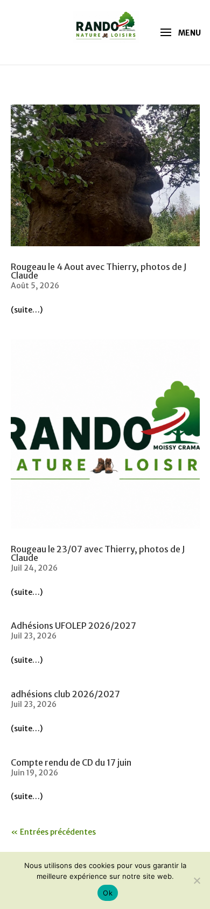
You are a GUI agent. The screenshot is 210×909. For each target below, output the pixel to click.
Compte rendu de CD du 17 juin (71, 762)
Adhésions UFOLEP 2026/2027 (73, 625)
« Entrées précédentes (53, 832)
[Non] (196, 880)
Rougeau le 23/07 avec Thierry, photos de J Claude (98, 553)
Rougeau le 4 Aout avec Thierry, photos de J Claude (99, 271)
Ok (108, 893)
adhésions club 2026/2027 (65, 694)
